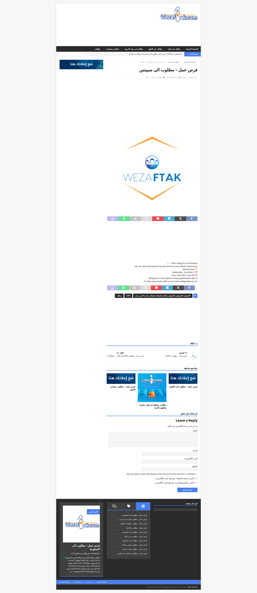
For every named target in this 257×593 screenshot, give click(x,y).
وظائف (97, 49)
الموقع (194, 466)
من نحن (88, 582)
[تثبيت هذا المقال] (157, 218)
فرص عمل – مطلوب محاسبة (136, 528)
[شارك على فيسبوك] (191, 218)
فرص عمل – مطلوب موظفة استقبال (133, 523)
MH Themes (192, 587)
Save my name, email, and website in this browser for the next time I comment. (160, 474)
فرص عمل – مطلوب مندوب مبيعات (134, 545)
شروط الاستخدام (64, 582)
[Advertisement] (105, 24)
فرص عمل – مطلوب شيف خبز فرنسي (133, 519)
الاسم (195, 450)
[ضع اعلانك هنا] (81, 67)
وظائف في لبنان (174, 49)
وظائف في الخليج (155, 49)
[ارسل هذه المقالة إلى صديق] (146, 218)
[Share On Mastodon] (112, 218)
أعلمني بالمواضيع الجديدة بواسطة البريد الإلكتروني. (174, 482)
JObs (128, 296)
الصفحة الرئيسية (102, 582)
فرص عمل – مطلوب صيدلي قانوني (122, 388)
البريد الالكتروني (191, 458)
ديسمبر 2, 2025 (188, 77)
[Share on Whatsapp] (124, 218)
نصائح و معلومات (112, 49)
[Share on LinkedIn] (169, 218)
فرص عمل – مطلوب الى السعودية (134, 515)
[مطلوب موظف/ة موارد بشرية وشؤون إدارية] (152, 387)
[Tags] (129, 506)
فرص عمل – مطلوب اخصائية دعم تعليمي (132, 553)
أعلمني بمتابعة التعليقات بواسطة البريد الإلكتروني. (174, 478)
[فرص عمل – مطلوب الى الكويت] (183, 378)
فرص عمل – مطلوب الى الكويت (183, 386)
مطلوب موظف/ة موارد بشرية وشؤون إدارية (153, 406)
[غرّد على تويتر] (180, 218)
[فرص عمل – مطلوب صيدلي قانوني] (121, 378)
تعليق (195, 430)
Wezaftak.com (172, 77)
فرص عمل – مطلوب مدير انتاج (136, 536)
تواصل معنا (78, 582)
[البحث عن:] (73, 54)
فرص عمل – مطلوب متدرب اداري (134, 549)
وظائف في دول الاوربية (134, 49)
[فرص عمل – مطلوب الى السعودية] (81, 524)
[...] (71, 571)
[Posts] (143, 506)
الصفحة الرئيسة (192, 49)
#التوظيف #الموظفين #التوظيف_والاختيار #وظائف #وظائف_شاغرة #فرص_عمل (162, 296)
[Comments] (114, 506)
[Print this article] (135, 218)
